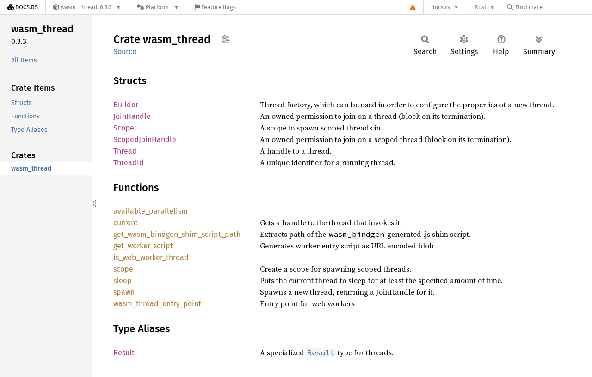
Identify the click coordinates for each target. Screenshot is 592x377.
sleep (122, 280)
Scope (123, 128)
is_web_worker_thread (151, 257)
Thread (125, 151)
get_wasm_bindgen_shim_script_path (176, 234)
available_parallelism (150, 211)
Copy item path (225, 39)
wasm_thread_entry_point (157, 303)
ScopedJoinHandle (144, 139)
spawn (124, 292)
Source (124, 51)
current (125, 222)
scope (123, 269)
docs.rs (440, 7)
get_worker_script (143, 245)
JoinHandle (132, 116)
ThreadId (128, 162)
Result (124, 352)
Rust (481, 7)
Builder (125, 104)
